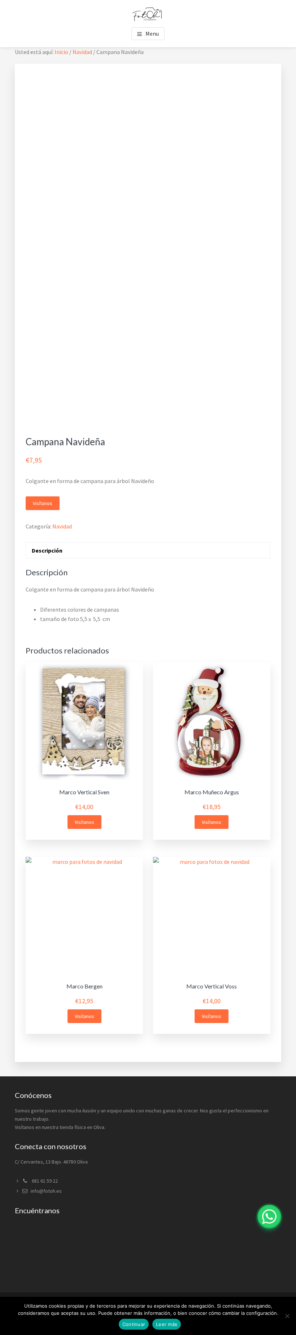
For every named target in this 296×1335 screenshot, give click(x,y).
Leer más (166, 1324)
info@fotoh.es (46, 1191)
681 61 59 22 (44, 1181)
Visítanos (42, 503)
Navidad (82, 51)
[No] (287, 1316)
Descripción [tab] (47, 550)
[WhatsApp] (269, 1216)
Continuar (133, 1324)
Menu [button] (152, 33)
